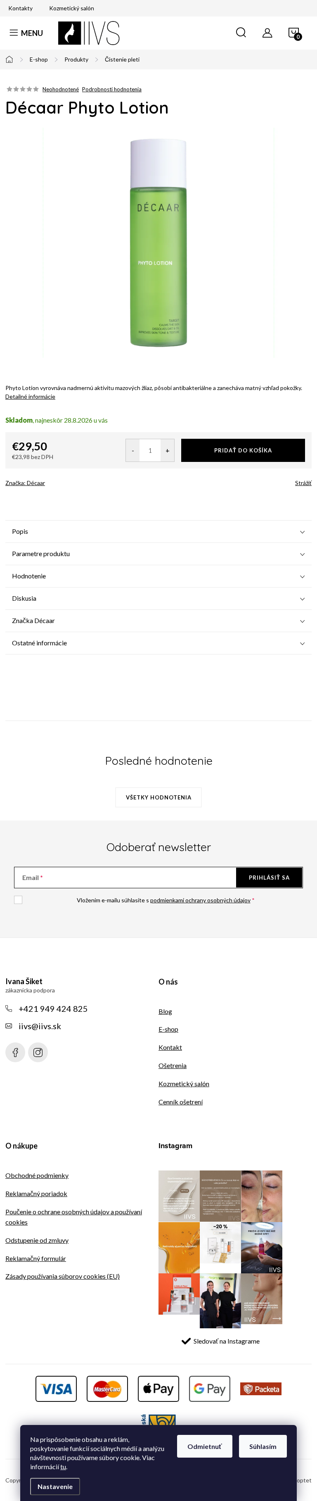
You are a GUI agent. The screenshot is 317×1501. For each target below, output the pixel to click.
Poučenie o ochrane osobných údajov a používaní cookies (73, 1217)
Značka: (25, 482)
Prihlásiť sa (269, 877)
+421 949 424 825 (53, 1008)
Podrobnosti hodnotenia (112, 89)
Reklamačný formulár (35, 1258)
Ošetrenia (172, 1065)
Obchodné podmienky (37, 1175)
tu (63, 1466)
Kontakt (170, 1047)
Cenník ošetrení (180, 1102)
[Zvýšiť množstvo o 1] (167, 450)
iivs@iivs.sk (40, 1026)
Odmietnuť (204, 1446)
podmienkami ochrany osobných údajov (200, 900)
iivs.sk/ (38, 1052)
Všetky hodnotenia (159, 797)
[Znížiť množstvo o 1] (133, 450)
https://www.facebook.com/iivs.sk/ (15, 1052)
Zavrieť (63, 480)
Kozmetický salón (71, 8)
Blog (165, 1011)
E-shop (168, 1029)
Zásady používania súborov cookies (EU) (62, 1276)
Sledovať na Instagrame (227, 1341)
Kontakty (20, 8)
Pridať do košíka (243, 450)
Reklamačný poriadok (36, 1193)
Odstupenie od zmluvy (37, 1240)
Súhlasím (263, 1446)
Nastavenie (55, 1486)
